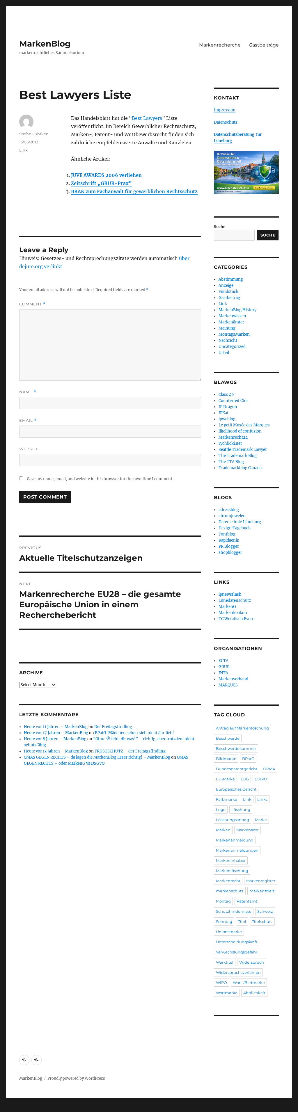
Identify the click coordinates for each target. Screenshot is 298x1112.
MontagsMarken (234, 334)
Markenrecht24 (233, 437)
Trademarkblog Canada (240, 467)
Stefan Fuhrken (34, 133)
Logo (221, 809)
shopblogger (230, 552)
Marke (261, 819)
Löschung (240, 809)
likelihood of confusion (240, 431)
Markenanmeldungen (237, 850)
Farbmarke (226, 799)
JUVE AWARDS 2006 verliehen (106, 175)
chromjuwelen (232, 515)
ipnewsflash (230, 594)
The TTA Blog (231, 461)
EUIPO (261, 779)
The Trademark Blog (238, 455)
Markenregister (260, 880)
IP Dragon (228, 406)
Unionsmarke (229, 931)
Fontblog (227, 534)
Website (29, 448)
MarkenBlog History (237, 309)
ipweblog (227, 419)
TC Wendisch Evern (237, 618)
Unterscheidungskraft (236, 942)
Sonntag (224, 921)
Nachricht (228, 340)
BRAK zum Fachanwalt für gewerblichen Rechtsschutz (134, 191)
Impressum (224, 110)
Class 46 (226, 394)
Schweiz (265, 911)
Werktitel (224, 962)
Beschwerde (228, 738)
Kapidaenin (229, 540)
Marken (223, 830)
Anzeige (226, 285)
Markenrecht (228, 880)
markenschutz (230, 891)
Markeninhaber (231, 860)
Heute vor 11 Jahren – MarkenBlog (56, 726)
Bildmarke (226, 758)
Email (28, 420)
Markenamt (247, 830)
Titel (242, 921)
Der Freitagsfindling (113, 726)
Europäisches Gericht (236, 789)
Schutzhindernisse (233, 911)
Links (262, 799)
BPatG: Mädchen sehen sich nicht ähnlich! (134, 732)
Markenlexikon (233, 612)
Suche (219, 226)
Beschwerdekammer (236, 748)
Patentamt (247, 901)
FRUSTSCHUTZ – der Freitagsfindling (130, 751)
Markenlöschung (232, 870)
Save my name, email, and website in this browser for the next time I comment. (100, 478)
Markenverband (233, 679)
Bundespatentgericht (236, 768)
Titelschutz (262, 921)
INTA (223, 672)
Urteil (224, 352)
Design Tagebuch (235, 528)
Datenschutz (225, 122)
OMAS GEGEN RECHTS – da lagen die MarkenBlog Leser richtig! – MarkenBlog (97, 757)
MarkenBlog (45, 44)
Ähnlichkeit (254, 992)
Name (27, 391)
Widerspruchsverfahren (238, 972)
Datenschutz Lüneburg (240, 521)
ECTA (223, 660)
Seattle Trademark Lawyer (243, 449)
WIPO (221, 982)
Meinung (227, 328)
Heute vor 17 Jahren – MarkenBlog (56, 732)
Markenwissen (232, 316)
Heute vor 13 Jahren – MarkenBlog (56, 751)
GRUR (224, 666)
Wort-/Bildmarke (249, 982)
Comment (32, 304)
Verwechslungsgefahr (236, 952)
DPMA (269, 768)
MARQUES (228, 685)
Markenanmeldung (234, 840)
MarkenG (227, 606)
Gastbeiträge (264, 45)
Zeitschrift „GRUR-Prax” (101, 183)
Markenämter (231, 322)
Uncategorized (232, 346)
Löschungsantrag (232, 819)
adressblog (229, 509)
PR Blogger (229, 546)
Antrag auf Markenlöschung (242, 728)
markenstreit (261, 891)
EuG (245, 779)
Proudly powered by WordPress (76, 1078)
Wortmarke (226, 992)
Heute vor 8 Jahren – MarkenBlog (55, 738)
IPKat (223, 412)
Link (23, 150)
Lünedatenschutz (235, 600)
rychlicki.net (230, 443)
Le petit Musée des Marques (244, 425)
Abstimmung (231, 279)
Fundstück (228, 291)
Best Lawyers (147, 118)
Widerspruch (251, 962)
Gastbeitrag (229, 297)
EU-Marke (225, 779)
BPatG (248, 758)
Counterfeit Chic (234, 400)
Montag (223, 901)
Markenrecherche (220, 45)
